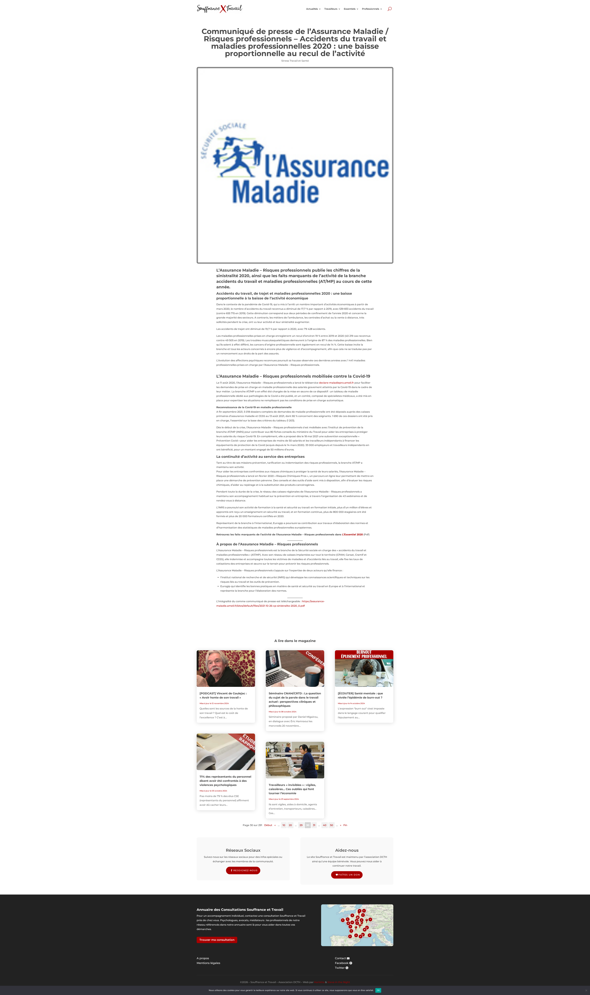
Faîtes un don (349, 874)
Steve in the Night (338, 982)
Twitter (340, 967)
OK (378, 990)
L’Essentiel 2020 (352, 534)
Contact (340, 958)
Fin (345, 825)
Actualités (312, 8)
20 (290, 825)
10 (284, 825)
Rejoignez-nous (245, 870)
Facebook (341, 963)
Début (268, 825)
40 (324, 825)
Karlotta (319, 982)
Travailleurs (330, 8)
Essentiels (350, 8)
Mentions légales (208, 963)
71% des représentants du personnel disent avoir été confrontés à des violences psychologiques (225, 781)
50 (331, 825)
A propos (203, 958)
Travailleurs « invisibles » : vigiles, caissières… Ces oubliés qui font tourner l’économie (292, 789)
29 (301, 825)
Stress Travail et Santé (295, 60)
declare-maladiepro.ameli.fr (336, 382)
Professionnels (370, 8)
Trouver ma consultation (216, 940)
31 (314, 825)
